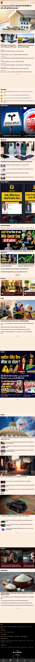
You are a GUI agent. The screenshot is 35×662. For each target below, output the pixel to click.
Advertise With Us (10, 647)
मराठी (10, 0)
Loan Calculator (4, 634)
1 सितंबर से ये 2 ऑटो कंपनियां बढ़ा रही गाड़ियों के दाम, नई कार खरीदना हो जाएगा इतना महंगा (19, 521)
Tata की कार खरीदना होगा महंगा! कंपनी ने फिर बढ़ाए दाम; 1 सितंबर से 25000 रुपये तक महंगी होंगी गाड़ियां (19, 529)
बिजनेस (2, 626)
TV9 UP (7, 642)
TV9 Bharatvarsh (3, 640)
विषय (4, 632)
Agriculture (4, 570)
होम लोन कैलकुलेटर (3, 636)
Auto (1, 60)
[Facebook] (13, 652)
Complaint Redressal (24, 647)
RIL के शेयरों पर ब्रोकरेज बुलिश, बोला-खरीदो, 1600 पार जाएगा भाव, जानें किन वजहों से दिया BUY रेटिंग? (18, 92)
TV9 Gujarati (24, 640)
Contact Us (2, 647)
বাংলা (15, 0)
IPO (1, 53)
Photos (3, 549)
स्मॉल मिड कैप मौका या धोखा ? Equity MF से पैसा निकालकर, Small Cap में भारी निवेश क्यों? (15, 377)
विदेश (29, 626)
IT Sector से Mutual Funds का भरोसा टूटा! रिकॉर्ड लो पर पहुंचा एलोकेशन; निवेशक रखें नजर (17, 98)
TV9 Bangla (20, 640)
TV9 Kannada (16, 640)
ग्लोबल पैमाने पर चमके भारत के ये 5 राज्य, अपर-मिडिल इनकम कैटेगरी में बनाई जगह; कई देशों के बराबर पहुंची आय (18, 101)
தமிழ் (19, 0)
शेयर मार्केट (5, 626)
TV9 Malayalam (3, 642)
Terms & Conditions (30, 647)
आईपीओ (20, 626)
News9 (3, 0)
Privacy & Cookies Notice (17, 647)
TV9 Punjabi (28, 640)
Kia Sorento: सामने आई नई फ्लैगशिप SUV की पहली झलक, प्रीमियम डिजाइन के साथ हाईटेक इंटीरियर (19, 525)
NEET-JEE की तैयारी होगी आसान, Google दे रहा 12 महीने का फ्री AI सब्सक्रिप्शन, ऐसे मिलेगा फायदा (20, 490)
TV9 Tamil (32, 640)
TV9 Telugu (11, 640)
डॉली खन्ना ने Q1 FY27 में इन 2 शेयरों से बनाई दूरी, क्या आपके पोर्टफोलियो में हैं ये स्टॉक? (16, 95)
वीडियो (9, 632)
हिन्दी (1, 0)
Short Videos (5, 182)
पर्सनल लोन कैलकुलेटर (10, 636)
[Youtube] (17, 652)
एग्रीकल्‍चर (2, 628)
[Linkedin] (20, 652)
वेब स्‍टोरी (12, 632)
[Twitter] (15, 652)
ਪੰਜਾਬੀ (17, 0)
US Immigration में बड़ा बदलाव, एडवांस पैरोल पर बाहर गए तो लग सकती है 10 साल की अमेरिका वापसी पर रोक (17, 438)
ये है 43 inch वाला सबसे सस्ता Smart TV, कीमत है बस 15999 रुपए (14, 477)
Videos (3, 352)
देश (27, 626)
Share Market (3, 56)
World (2, 415)
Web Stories (4, 106)
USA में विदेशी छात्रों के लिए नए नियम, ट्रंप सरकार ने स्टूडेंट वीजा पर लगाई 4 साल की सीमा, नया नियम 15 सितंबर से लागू (19, 451)
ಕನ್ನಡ (6, 0)
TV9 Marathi (7, 640)
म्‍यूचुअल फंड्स (14, 626)
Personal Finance (3, 63)
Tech (2, 454)
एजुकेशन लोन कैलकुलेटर (24, 636)
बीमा (18, 626)
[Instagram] (19, 652)
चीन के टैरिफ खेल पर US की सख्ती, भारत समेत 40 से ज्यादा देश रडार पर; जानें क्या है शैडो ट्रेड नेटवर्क (20, 447)
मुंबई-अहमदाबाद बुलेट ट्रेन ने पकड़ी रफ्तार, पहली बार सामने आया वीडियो (26, 46)
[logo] (2, 3)
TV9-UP (25, 0)
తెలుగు (8, 0)
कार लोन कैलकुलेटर (17, 636)
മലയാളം (22, 0)
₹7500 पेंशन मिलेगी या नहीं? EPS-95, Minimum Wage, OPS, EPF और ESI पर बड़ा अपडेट (11, 395)
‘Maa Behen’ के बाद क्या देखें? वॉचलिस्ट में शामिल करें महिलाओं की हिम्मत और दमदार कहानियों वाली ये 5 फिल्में (11, 566)
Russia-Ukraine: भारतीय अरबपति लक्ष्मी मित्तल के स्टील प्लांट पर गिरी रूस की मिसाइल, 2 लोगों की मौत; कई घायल (20, 443)
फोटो (6, 632)
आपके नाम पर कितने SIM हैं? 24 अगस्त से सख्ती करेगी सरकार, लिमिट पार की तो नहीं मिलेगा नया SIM (20, 486)
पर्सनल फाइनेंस (9, 626)
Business (2, 50)
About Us (6, 647)
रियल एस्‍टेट (24, 626)
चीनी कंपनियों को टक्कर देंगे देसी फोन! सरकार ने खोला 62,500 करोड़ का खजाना (9, 46)
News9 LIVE (10, 642)
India (2, 298)
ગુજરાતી (13, 0)
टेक (31, 626)
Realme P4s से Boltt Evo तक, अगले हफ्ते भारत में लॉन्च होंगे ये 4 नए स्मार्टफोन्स (18, 481)
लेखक (1, 632)
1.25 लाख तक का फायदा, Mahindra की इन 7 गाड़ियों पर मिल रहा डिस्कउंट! (15, 516)
